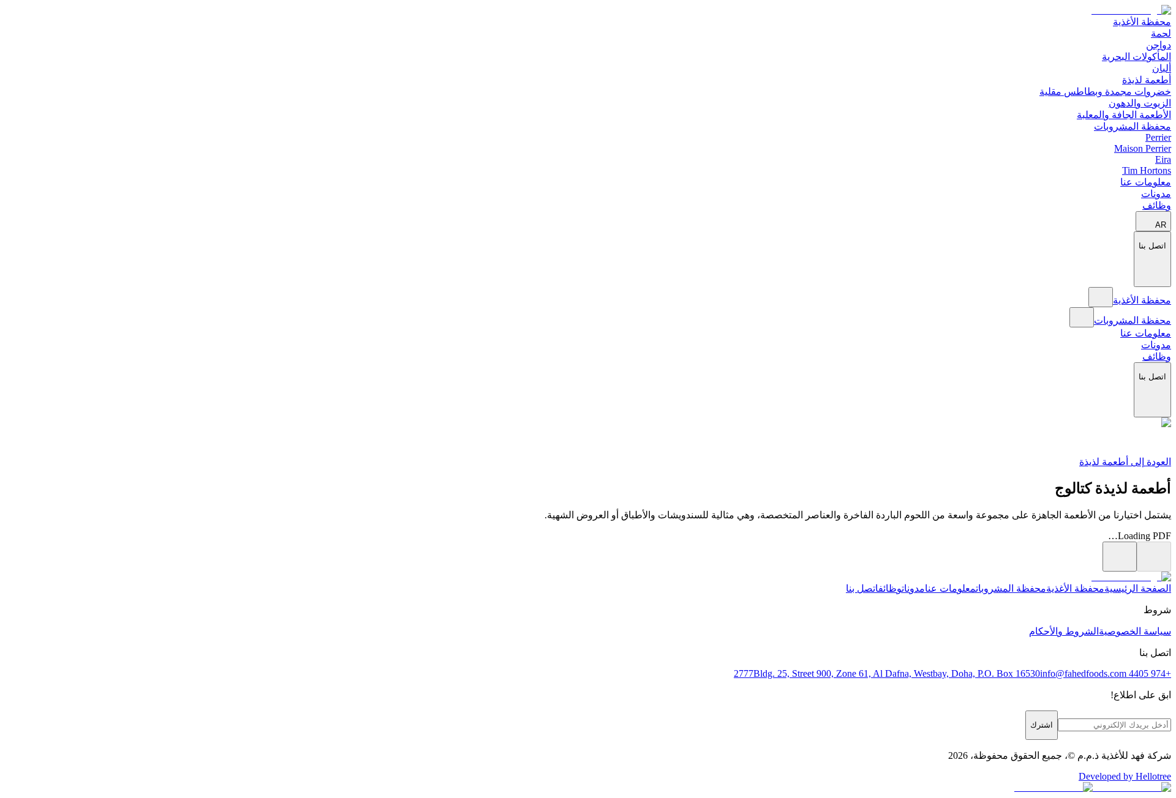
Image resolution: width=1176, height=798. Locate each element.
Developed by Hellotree (1125, 776)
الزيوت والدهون (1140, 103)
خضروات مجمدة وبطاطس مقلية (1105, 91)
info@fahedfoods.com (1083, 673)
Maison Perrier (1142, 148)
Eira (1163, 159)
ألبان (1161, 68)
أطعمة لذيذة (1146, 80)
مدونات (1156, 193)
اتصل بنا (862, 588)
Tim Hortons (1146, 170)
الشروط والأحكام (1064, 631)
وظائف (1156, 205)
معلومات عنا (1145, 182)
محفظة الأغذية (1142, 22)
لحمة (1161, 33)
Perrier (1158, 137)
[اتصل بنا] (1152, 280)
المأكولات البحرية (1136, 56)
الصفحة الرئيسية (1137, 588)
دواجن (1158, 45)
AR (1160, 224)
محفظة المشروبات (1132, 126)
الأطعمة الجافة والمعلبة (1124, 115)
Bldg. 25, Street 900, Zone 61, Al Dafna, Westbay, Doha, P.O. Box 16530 (896, 673)
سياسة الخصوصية (1135, 631)
